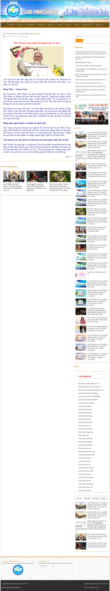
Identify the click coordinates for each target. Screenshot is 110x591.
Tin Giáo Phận (29, 25)
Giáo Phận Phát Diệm (86, 429)
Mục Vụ (19, 25)
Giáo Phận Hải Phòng (86, 416)
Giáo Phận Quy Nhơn (85, 445)
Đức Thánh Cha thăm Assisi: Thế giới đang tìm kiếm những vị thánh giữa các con (12, 187)
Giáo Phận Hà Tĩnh (85, 419)
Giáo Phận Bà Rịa (84, 461)
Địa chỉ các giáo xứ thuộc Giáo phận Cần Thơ (90, 80)
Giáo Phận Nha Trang (86, 468)
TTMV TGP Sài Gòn (85, 458)
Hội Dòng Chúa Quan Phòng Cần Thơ (91, 390)
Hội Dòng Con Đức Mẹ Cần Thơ (89, 383)
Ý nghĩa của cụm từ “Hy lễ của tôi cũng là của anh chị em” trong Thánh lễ (97, 247)
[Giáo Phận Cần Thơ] (55, 11)
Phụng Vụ (51, 25)
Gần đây (79, 498)
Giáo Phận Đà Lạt (84, 464)
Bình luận (96, 498)
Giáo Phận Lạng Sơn (85, 406)
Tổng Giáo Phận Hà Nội (86, 403)
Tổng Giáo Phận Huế (85, 438)
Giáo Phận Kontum (85, 448)
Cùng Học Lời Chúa (85, 490)
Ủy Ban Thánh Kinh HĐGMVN (88, 400)
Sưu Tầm (68, 25)
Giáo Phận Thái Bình (85, 422)
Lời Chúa (11, 25)
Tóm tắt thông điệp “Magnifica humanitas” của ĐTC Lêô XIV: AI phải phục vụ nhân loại (97, 328)
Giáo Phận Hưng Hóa (85, 409)
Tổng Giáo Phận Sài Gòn (87, 455)
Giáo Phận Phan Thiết (86, 471)
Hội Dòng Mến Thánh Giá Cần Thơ (90, 387)
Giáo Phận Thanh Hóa (86, 432)
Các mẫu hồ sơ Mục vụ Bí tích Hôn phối (88, 66)
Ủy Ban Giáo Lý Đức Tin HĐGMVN (89, 396)
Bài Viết (59, 25)
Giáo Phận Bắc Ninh (85, 413)
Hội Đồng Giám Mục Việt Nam (88, 393)
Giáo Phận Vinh (84, 435)
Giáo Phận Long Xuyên (86, 484)
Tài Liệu (76, 25)
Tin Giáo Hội (40, 25)
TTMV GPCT (98, 25)
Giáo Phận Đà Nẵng (85, 442)
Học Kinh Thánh (87, 25)
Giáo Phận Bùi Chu (85, 426)
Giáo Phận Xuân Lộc (85, 474)
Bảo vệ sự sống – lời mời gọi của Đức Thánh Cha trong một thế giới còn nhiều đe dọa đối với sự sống (60, 187)
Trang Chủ (4, 24)
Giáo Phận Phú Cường (86, 477)
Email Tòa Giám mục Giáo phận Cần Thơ (89, 83)
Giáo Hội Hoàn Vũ (10, 36)
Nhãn (103, 498)
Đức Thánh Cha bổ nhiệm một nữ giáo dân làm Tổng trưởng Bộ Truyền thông (97, 320)
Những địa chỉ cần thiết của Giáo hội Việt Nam (91, 86)
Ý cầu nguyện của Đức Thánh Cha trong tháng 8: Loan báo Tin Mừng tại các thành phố (36, 187)
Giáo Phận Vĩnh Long (85, 487)
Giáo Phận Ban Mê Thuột (87, 451)
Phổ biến (87, 498)
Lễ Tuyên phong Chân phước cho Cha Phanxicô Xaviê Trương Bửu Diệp (96, 229)
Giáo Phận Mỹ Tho (85, 481)
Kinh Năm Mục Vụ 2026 (83, 62)
